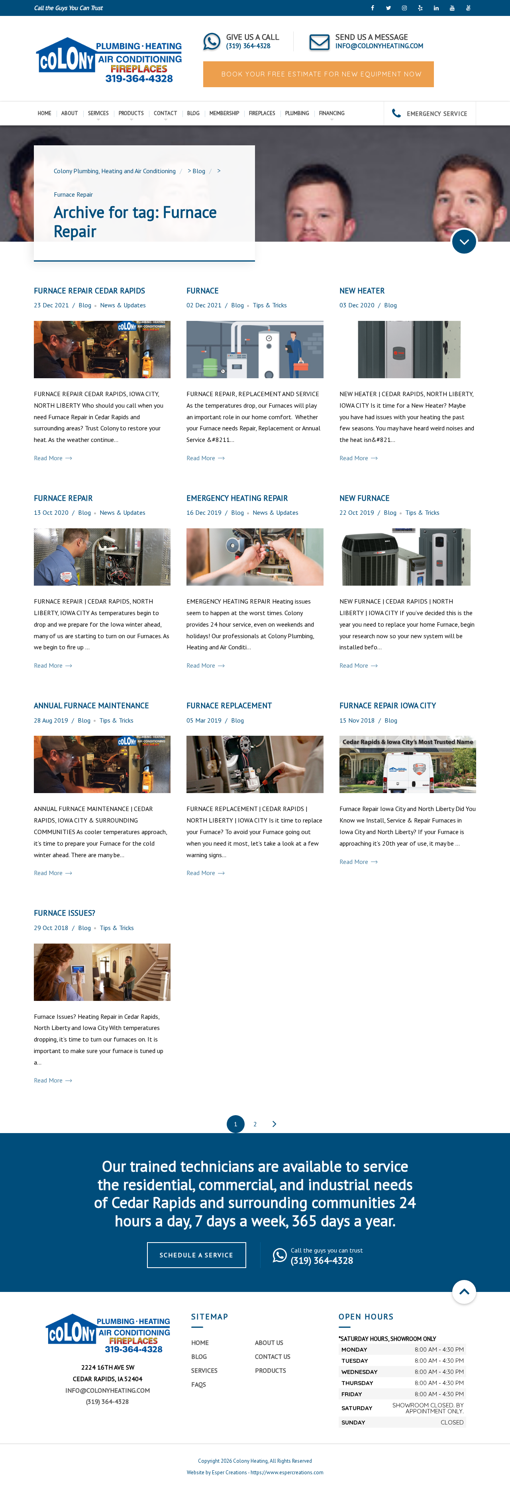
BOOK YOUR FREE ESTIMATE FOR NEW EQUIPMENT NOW (320, 74)
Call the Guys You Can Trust (68, 8)
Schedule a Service (196, 1255)
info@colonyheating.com (107, 1390)
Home (44, 113)
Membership (224, 113)
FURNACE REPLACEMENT (229, 705)
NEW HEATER (362, 290)
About (69, 113)
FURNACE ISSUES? (64, 913)
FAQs (198, 1384)
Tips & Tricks (270, 305)
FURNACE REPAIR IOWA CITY (387, 705)
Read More (49, 458)
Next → (275, 1124)
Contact (165, 113)
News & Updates (123, 305)
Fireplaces (262, 113)
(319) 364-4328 (107, 1401)
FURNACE (202, 290)
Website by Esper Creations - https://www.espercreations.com (255, 1472)
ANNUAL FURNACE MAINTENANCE (91, 705)
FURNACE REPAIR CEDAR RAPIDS (89, 290)
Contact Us (272, 1356)
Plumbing (297, 113)
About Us (269, 1342)
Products (131, 113)
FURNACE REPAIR (63, 498)
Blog (193, 113)
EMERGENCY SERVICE (436, 113)
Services (98, 113)
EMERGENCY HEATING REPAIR (237, 498)
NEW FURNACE (364, 498)
